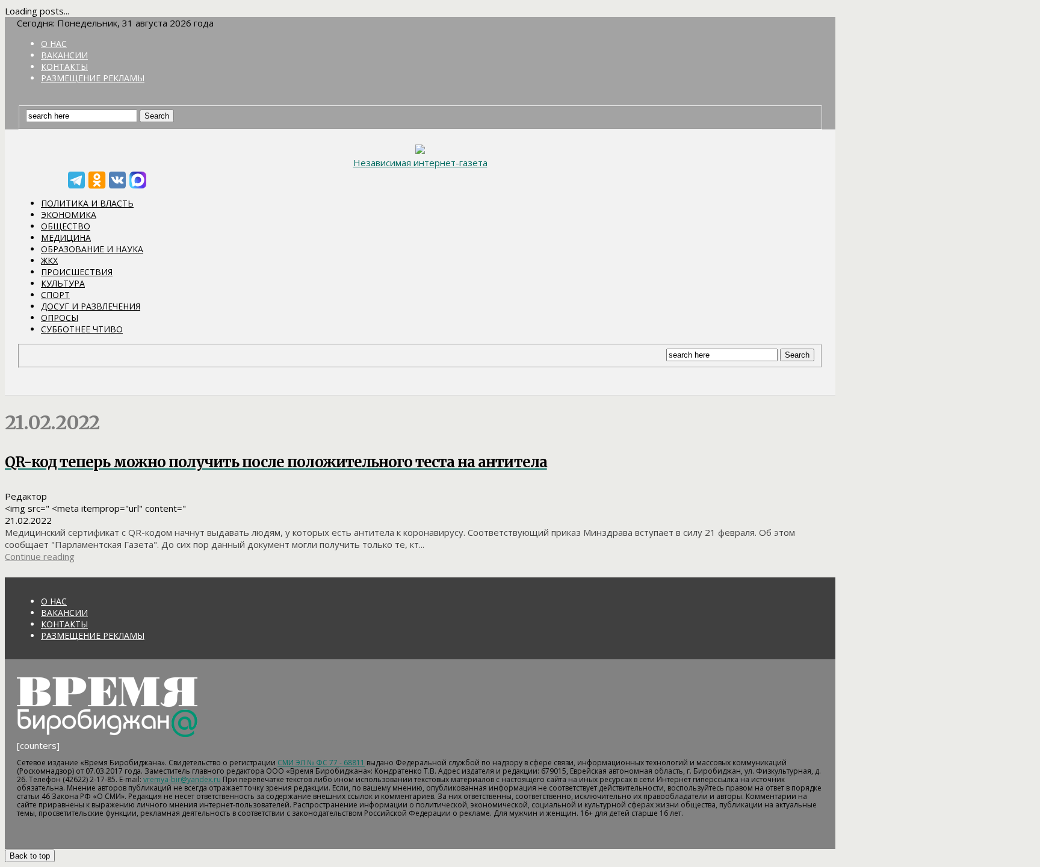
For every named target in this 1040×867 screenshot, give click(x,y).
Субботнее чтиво (82, 329)
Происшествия (77, 272)
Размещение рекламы (92, 78)
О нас (54, 43)
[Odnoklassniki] (96, 180)
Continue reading (40, 556)
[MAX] (137, 180)
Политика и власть (87, 203)
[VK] (117, 180)
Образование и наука (92, 249)
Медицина (66, 237)
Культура (63, 283)
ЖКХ (49, 260)
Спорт (55, 294)
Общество (65, 226)
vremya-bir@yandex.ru (182, 779)
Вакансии (64, 55)
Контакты (64, 66)
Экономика (68, 214)
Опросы (59, 317)
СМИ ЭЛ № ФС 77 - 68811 (321, 762)
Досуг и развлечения (90, 306)
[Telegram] (76, 180)
